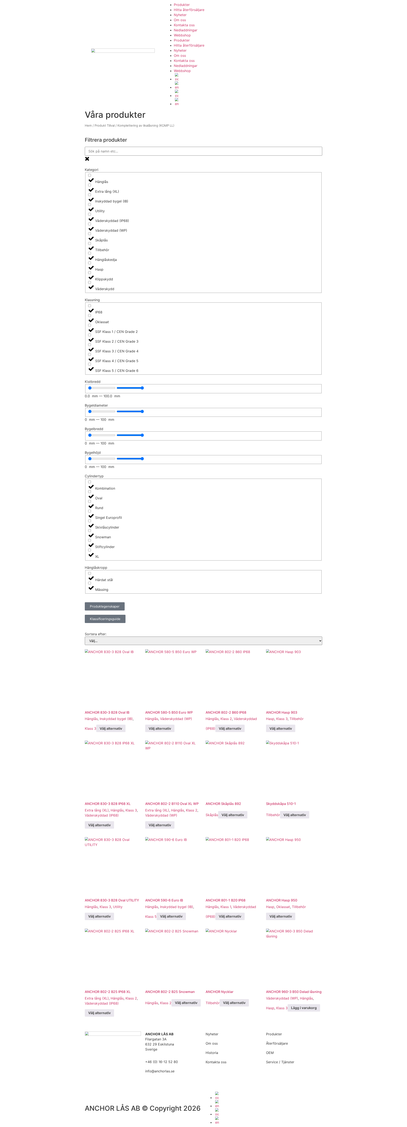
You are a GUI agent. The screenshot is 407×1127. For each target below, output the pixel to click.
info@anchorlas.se (159, 1071)
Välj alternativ (111, 728)
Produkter (182, 5)
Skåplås (212, 815)
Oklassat (283, 907)
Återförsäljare (277, 1043)
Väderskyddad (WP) (176, 719)
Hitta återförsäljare (189, 10)
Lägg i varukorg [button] (304, 1008)
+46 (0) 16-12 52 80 (161, 1062)
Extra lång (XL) (97, 810)
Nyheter (180, 15)
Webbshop (182, 35)
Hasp (270, 719)
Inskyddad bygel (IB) (116, 719)
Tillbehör (297, 719)
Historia (212, 1053)
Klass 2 (226, 719)
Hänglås (91, 719)
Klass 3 (90, 728)
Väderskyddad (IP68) (102, 815)
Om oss (180, 20)
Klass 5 (151, 916)
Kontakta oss (184, 25)
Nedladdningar (185, 30)
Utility (118, 907)
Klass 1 (225, 907)
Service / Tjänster (280, 1062)
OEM (270, 1053)
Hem (88, 125)
